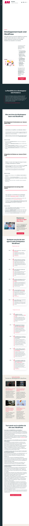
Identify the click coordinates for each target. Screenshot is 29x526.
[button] (1, 263)
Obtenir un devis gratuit (21, 78)
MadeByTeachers (19, 362)
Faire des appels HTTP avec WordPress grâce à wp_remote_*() (20, 409)
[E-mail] (22, 2)
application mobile (14, 196)
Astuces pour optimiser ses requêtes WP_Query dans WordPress (20, 389)
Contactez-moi (23, 437)
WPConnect (16, 251)
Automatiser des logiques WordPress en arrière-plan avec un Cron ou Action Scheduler (10, 410)
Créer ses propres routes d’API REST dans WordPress (10, 389)
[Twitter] (25, 2)
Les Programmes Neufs (20, 326)
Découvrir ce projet (20, 233)
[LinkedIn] (23, 2)
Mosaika (13, 1)
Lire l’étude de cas (16, 255)
